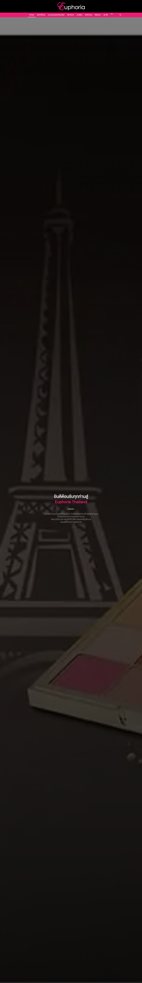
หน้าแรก (31, 14)
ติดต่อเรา (98, 14)
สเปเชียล (79, 14)
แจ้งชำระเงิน (88, 14)
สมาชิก (105, 14)
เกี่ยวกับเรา (70, 14)
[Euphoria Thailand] (71, 6)
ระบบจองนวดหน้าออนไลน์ (56, 14)
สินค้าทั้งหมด (41, 14)
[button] (120, 14)
